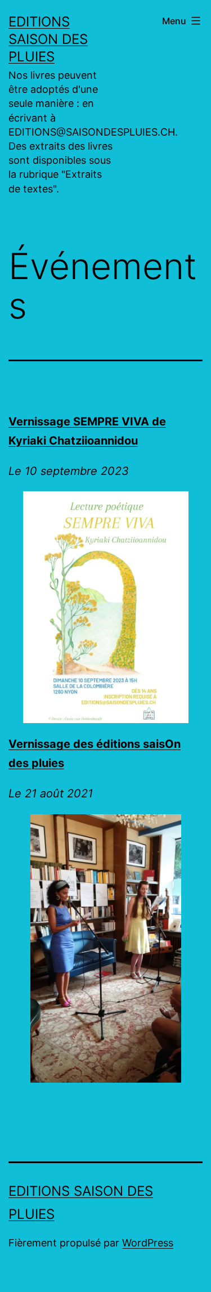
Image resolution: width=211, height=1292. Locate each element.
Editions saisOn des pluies (48, 39)
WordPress (147, 1243)
